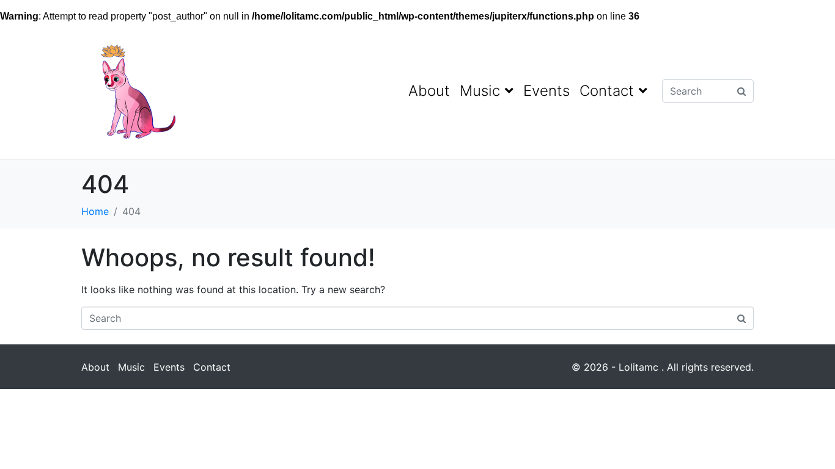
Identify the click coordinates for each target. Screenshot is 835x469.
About (429, 91)
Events (546, 91)
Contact (606, 91)
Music (480, 91)
